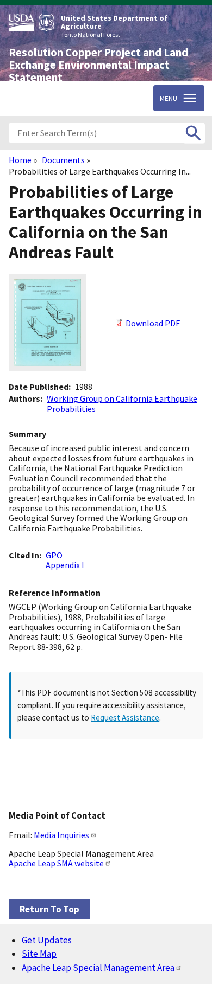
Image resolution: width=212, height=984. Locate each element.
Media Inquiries (61, 834)
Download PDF (153, 323)
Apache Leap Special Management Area (98, 968)
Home (20, 160)
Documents (63, 160)
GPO (54, 555)
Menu (168, 98)
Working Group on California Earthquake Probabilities (122, 403)
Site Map (39, 954)
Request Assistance (125, 717)
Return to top (49, 909)
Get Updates (47, 940)
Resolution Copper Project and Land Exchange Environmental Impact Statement (98, 65)
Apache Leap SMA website (56, 863)
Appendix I (65, 564)
